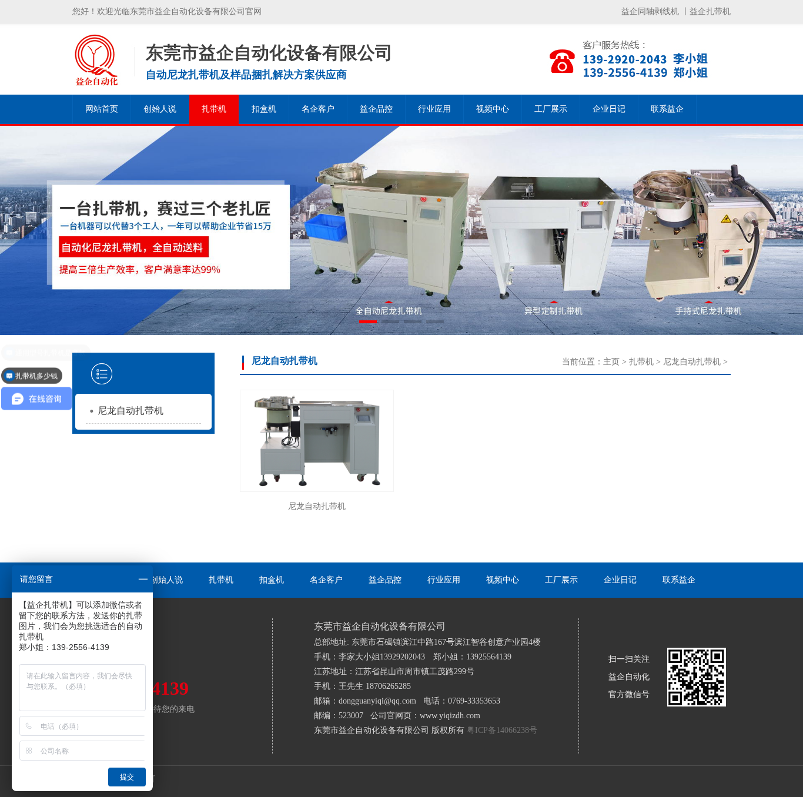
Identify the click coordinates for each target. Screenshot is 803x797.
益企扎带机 (710, 11)
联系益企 (667, 109)
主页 (611, 361)
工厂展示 (550, 109)
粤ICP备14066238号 (502, 730)
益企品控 (376, 109)
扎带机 (214, 109)
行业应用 (434, 109)
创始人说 (159, 109)
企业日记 (609, 109)
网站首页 (101, 109)
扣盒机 (264, 109)
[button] (368, 321)
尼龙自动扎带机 (130, 411)
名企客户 (318, 109)
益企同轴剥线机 (650, 11)
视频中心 (492, 109)
